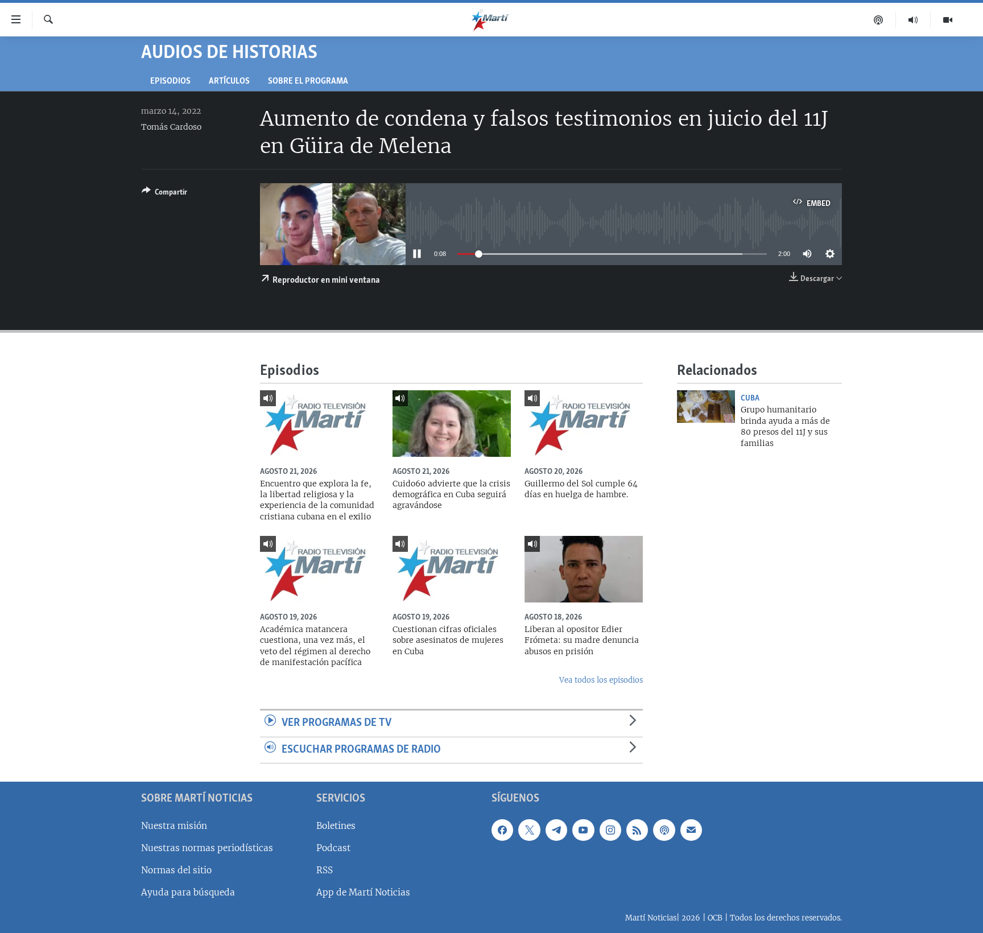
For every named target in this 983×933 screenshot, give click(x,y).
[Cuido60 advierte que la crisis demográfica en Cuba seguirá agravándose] (452, 423)
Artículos (229, 81)
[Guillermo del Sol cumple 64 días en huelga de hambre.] (583, 423)
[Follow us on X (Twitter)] (529, 830)
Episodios (170, 81)
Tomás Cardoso (171, 127)
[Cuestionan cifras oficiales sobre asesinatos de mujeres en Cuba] (452, 569)
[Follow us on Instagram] (610, 830)
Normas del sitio (176, 870)
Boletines (336, 825)
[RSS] (637, 830)
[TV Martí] (948, 19)
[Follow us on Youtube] (583, 830)
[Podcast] (878, 19)
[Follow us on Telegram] (556, 830)
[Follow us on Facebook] (502, 830)
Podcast (333, 848)
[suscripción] (691, 830)
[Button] (164, 194)
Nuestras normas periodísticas (207, 848)
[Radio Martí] (913, 19)
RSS (324, 870)
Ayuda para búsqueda (188, 892)
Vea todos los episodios (601, 680)
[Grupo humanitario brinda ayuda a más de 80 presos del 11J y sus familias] (706, 406)
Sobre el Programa (308, 81)
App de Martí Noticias (363, 892)
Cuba (750, 398)
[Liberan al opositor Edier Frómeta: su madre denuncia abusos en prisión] (583, 569)
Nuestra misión (174, 825)
